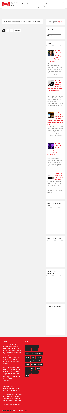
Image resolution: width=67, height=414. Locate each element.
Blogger (59, 22)
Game (32, 368)
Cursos (27, 364)
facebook (28, 349)
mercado (33, 364)
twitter (27, 368)
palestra (39, 357)
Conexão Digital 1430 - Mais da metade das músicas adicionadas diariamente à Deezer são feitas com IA (54, 149)
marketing (28, 361)
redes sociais (35, 346)
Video (33, 357)
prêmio (40, 364)
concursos (35, 372)
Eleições (28, 353)
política (27, 357)
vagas (27, 375)
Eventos (28, 346)
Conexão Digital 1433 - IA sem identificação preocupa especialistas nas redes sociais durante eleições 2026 (55, 55)
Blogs (38, 368)
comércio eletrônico (37, 353)
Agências (28, 3)
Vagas (35, 3)
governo (35, 349)
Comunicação (36, 361)
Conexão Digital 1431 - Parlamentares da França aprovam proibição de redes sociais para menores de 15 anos (55, 118)
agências (28, 372)
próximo (17, 31)
